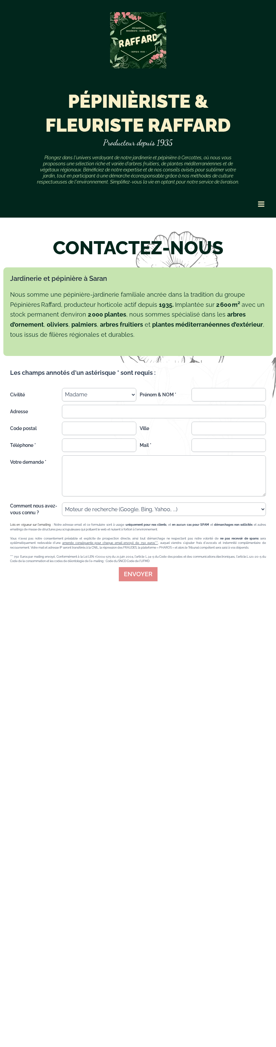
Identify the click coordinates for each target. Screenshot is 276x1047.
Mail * (145, 445)
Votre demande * (28, 462)
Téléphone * (23, 445)
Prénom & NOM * (158, 394)
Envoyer (138, 574)
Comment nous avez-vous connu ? (33, 509)
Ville (144, 428)
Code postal (23, 428)
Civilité (17, 394)
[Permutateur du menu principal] (261, 204)
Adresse (19, 411)
